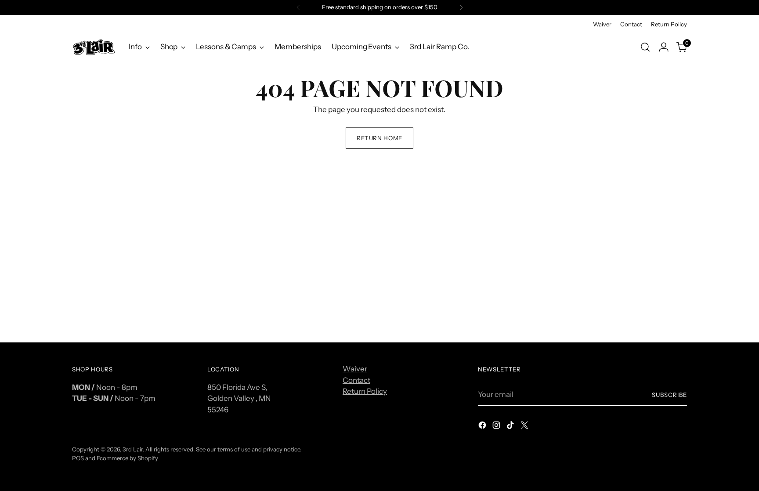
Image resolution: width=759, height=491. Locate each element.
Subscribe (669, 394)
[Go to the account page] (663, 47)
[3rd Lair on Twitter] (525, 427)
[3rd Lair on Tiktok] (511, 427)
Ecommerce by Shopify (127, 458)
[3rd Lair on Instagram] (497, 427)
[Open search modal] (645, 47)
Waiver (355, 368)
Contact (356, 380)
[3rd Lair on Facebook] (483, 427)
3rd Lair (133, 449)
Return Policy (365, 391)
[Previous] (298, 7)
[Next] (461, 7)
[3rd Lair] (94, 47)
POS (78, 458)
